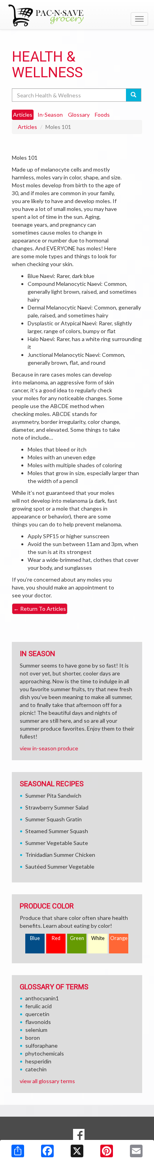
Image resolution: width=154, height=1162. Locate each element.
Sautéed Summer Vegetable (59, 866)
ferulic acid (38, 1006)
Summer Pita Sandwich (53, 795)
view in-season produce (49, 748)
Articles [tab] (22, 114)
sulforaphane (41, 1045)
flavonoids (38, 1021)
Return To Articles (39, 608)
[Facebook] (47, 1151)
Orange (119, 938)
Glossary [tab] (79, 114)
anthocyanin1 (42, 998)
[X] (77, 1151)
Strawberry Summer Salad (56, 807)
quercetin (37, 1014)
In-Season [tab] (50, 114)
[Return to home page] (77, 15)
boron (32, 1037)
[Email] (136, 1151)
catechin (36, 1069)
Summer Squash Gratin (53, 819)
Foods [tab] (102, 114)
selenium (36, 1029)
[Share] (18, 1151)
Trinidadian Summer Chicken (60, 854)
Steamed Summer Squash (56, 831)
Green (77, 938)
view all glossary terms (47, 1081)
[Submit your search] (133, 95)
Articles (27, 126)
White (98, 938)
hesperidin (38, 1061)
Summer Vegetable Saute (56, 842)
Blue (35, 938)
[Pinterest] (107, 1151)
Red (56, 938)
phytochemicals (44, 1053)
